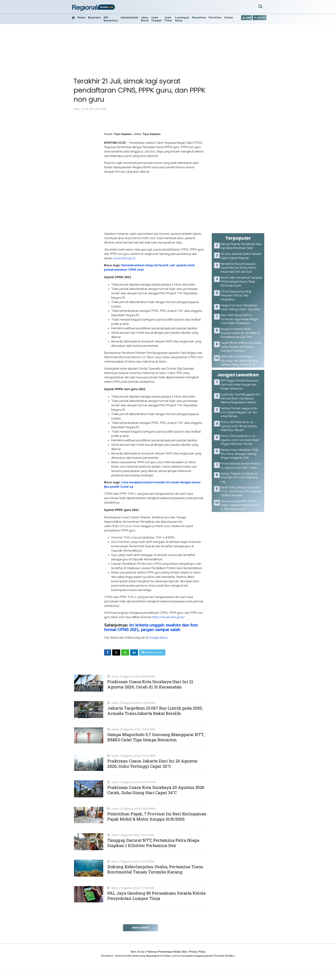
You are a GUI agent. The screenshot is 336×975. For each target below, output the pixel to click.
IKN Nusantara (111, 19)
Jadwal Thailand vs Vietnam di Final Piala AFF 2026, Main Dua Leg (239, 477)
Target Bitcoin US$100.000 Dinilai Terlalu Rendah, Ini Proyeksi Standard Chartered (240, 346)
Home (82, 17)
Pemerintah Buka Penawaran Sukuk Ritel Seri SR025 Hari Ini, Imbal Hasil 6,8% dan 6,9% (238, 267)
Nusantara (199, 17)
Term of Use (137, 951)
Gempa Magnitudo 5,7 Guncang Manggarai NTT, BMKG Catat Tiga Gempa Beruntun (155, 737)
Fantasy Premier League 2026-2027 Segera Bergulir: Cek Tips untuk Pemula (239, 412)
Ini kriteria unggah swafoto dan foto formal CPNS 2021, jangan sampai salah (151, 627)
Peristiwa (215, 17)
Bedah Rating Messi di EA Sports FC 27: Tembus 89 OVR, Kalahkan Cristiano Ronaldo (240, 491)
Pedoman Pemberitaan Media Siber (166, 951)
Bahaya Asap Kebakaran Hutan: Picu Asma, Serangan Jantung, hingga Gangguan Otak (239, 453)
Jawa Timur (168, 19)
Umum (228, 17)
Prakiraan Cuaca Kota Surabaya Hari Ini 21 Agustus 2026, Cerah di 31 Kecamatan (150, 684)
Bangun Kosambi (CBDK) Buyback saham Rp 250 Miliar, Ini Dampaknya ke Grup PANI (240, 333)
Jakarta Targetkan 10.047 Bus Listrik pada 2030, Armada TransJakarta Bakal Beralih (155, 710)
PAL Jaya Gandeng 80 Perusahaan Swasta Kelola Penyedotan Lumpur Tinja (156, 895)
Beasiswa (94, 17)
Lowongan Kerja (182, 19)
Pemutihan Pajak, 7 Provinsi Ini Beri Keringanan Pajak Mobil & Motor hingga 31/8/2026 (156, 816)
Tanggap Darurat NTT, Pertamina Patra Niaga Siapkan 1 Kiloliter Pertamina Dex (153, 842)
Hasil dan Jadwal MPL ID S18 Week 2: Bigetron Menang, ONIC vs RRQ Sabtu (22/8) (239, 505)
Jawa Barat (145, 19)
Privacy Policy (197, 951)
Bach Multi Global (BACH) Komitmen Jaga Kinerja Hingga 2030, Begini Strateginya (239, 319)
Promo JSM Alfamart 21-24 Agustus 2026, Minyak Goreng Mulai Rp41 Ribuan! (238, 426)
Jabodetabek (129, 17)
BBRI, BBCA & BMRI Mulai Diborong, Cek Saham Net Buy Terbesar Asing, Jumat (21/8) (238, 360)
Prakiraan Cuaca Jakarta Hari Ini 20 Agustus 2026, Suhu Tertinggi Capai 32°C (152, 763)
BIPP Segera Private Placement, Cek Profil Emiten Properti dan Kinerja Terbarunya (239, 384)
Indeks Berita (140, 927)
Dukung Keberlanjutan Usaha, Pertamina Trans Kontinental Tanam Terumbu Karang (155, 869)
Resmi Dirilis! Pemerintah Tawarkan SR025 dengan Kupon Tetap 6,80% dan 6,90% (241, 281)
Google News (158, 637)
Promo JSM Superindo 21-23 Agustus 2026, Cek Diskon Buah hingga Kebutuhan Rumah (239, 439)
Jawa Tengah (156, 19)
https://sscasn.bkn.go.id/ (168, 617)
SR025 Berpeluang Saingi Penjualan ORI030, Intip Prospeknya (235, 295)
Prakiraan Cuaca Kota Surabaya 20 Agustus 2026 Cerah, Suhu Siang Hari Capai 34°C (155, 789)
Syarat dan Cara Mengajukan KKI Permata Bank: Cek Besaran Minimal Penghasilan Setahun (240, 398)
